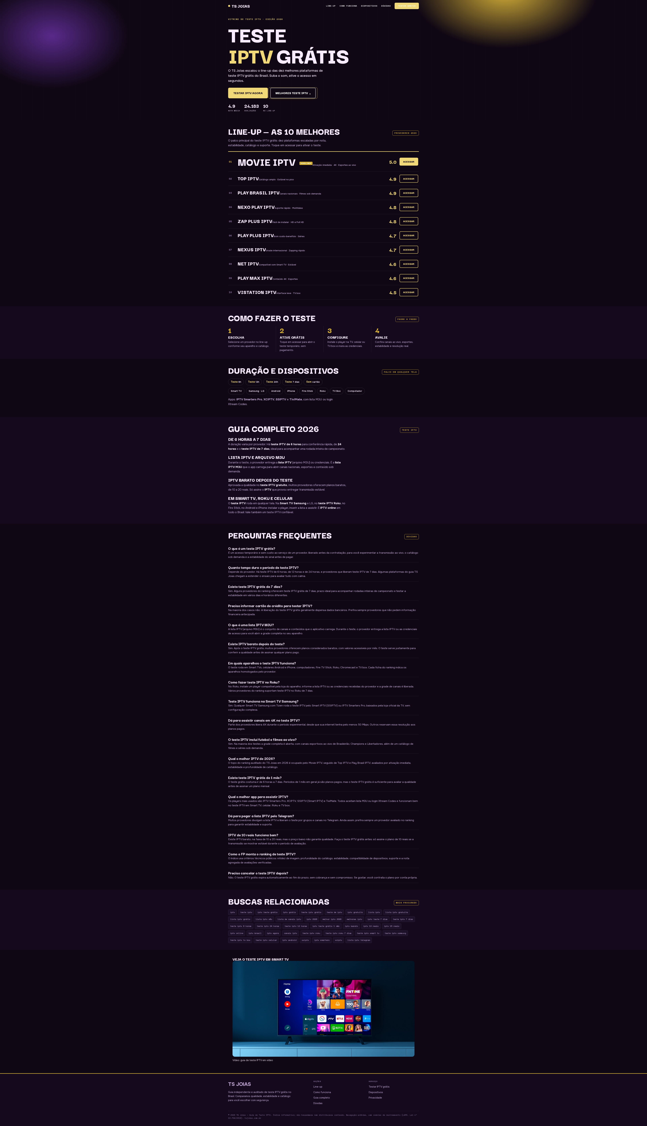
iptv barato (351, 926)
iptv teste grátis (267, 912)
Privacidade (375, 1097)
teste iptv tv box (240, 940)
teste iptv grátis (311, 912)
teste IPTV (238, 503)
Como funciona (348, 5)
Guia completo (321, 1097)
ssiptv (305, 940)
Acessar (408, 161)
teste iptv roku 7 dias (338, 933)
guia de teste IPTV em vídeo (256, 1060)
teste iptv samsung (395, 933)
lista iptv (374, 912)
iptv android (289, 940)
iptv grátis (289, 912)
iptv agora (273, 933)
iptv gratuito (355, 912)
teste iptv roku (311, 933)
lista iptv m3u (264, 919)
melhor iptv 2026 (331, 919)
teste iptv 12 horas (296, 926)
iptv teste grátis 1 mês (326, 926)
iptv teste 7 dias (377, 919)
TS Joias (241, 6)
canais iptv (290, 933)
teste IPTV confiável (280, 512)
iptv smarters (322, 940)
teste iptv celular (266, 940)
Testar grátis (406, 5)
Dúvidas (386, 5)
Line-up (330, 5)
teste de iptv (334, 912)
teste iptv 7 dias (403, 919)
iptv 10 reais (371, 926)
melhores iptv (354, 919)
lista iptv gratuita (396, 912)
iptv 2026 (311, 919)
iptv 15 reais (391, 926)
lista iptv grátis (240, 919)
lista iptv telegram (358, 940)
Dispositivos (369, 5)
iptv (232, 912)
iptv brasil (255, 933)
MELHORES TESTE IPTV (293, 93)
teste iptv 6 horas (240, 926)
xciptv (338, 940)
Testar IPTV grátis (379, 1086)
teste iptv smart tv (368, 933)
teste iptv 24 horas (268, 926)
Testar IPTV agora (248, 93)
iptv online (236, 933)
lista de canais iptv (289, 919)
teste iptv (246, 912)
